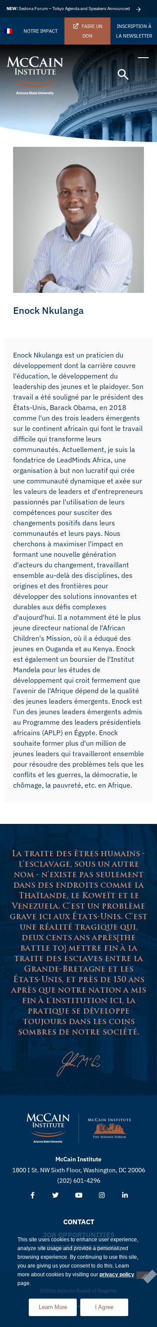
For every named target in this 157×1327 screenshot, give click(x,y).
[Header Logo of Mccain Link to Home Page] (35, 75)
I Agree (104, 1307)
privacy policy (116, 1274)
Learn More (58, 1304)
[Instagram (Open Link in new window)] (102, 1195)
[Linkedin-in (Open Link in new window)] (125, 1195)
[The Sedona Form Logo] (109, 1128)
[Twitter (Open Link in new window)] (55, 1195)
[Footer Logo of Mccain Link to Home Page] (48, 1128)
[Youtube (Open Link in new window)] (78, 1195)
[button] (123, 75)
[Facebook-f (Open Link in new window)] (32, 1195)
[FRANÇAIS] (8, 31)
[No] (143, 1275)
